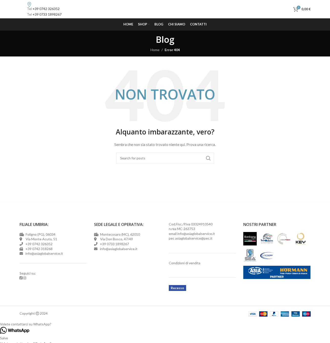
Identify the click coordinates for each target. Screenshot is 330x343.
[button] (165, 324)
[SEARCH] (208, 158)
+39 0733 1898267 (47, 14)
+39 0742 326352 (46, 9)
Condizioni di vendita (184, 263)
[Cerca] (288, 9)
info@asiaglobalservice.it (196, 234)
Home (155, 50)
